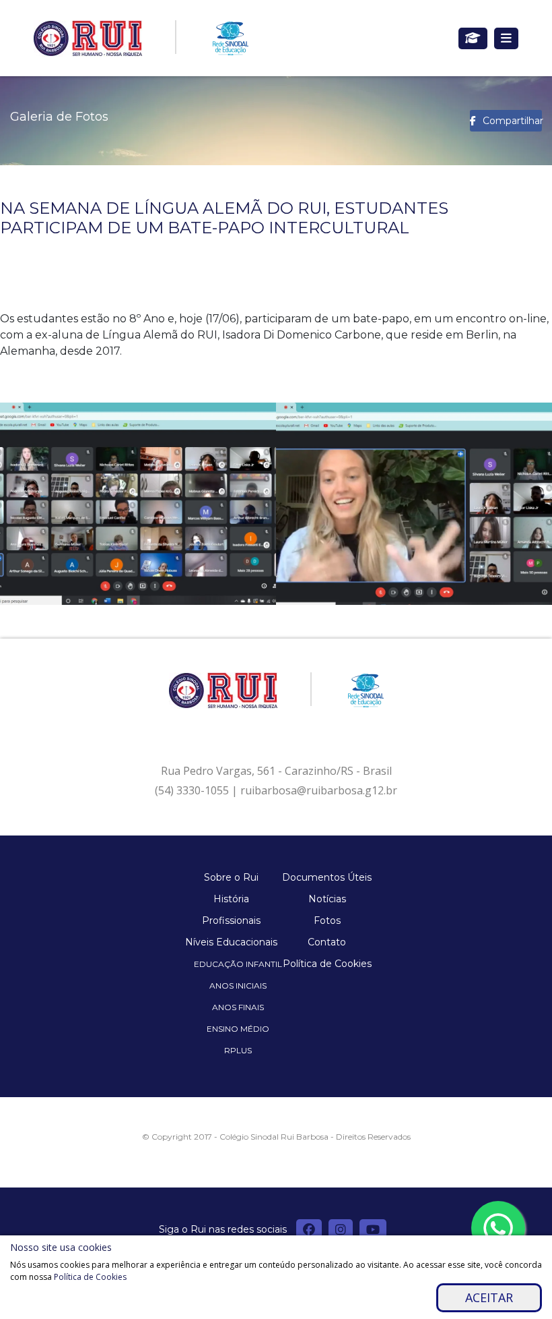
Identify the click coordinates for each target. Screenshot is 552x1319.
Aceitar (489, 1297)
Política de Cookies (327, 964)
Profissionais (231, 920)
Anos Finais (238, 1007)
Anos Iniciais (238, 985)
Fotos (327, 920)
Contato (327, 942)
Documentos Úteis (327, 877)
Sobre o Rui (231, 877)
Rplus (238, 1050)
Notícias (327, 899)
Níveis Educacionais (231, 942)
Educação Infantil (238, 964)
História (231, 899)
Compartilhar (512, 121)
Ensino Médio (238, 1029)
